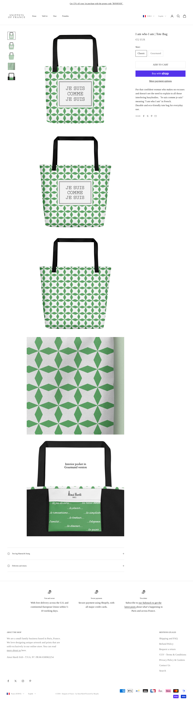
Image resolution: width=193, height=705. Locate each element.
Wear (55, 16)
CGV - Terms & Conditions (172, 654)
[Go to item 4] (11, 66)
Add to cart (160, 64)
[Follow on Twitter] (15, 681)
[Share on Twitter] (148, 116)
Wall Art (44, 16)
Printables (65, 16)
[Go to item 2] (11, 46)
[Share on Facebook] (144, 116)
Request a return (167, 649)
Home (34, 16)
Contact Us (164, 665)
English (160, 16)
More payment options (160, 81)
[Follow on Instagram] (22, 681)
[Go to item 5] (11, 76)
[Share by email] (155, 116)
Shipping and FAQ (168, 638)
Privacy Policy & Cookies (172, 660)
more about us (14, 650)
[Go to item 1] (11, 36)
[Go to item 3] (11, 56)
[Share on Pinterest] (151, 116)
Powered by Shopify (92, 694)
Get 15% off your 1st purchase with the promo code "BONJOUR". (96, 4)
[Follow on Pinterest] (30, 681)
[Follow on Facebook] (8, 681)
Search (162, 670)
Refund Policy (166, 644)
